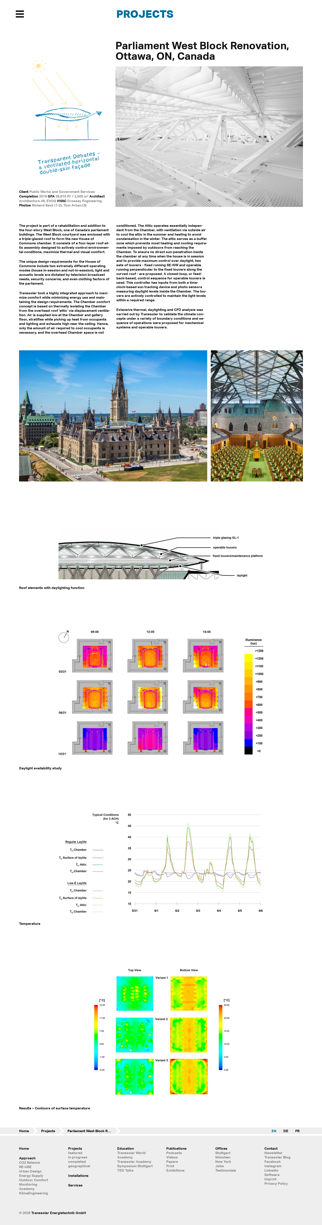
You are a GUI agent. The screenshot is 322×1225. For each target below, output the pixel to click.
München (222, 1157)
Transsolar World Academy (131, 1155)
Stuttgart (222, 1153)
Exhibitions (175, 1170)
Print (170, 1166)
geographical (79, 1166)
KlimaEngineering (33, 1193)
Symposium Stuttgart (135, 1166)
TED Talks (125, 1170)
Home (24, 1131)
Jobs (219, 1166)
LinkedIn (271, 1170)
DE (285, 1131)
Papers (172, 1161)
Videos (172, 1157)
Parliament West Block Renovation (93, 1131)
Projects (144, 13)
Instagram (272, 1166)
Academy (27, 1188)
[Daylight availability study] (161, 762)
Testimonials (225, 1170)
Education (125, 1148)
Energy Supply (31, 1175)
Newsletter (273, 1153)
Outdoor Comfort (33, 1180)
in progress (77, 1157)
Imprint (270, 1179)
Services (75, 1185)
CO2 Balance (29, 1162)
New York (223, 1161)
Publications (176, 1148)
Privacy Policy (276, 1183)
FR (297, 1131)
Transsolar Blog (277, 1157)
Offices (221, 1148)
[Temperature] (161, 918)
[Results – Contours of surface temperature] (161, 1102)
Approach (27, 1158)
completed (77, 1161)
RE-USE (25, 1167)
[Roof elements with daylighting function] (161, 582)
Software (272, 1174)
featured (75, 1153)
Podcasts (174, 1153)
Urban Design (30, 1171)
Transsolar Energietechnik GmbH (58, 1213)
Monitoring (28, 1184)
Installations (78, 1175)
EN (274, 1131)
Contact (271, 1148)
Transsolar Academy (134, 1161)
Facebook (272, 1161)
